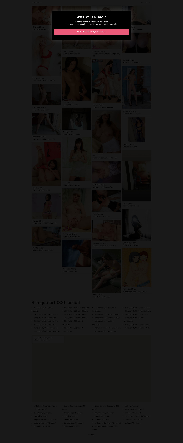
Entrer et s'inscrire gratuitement (91, 31)
